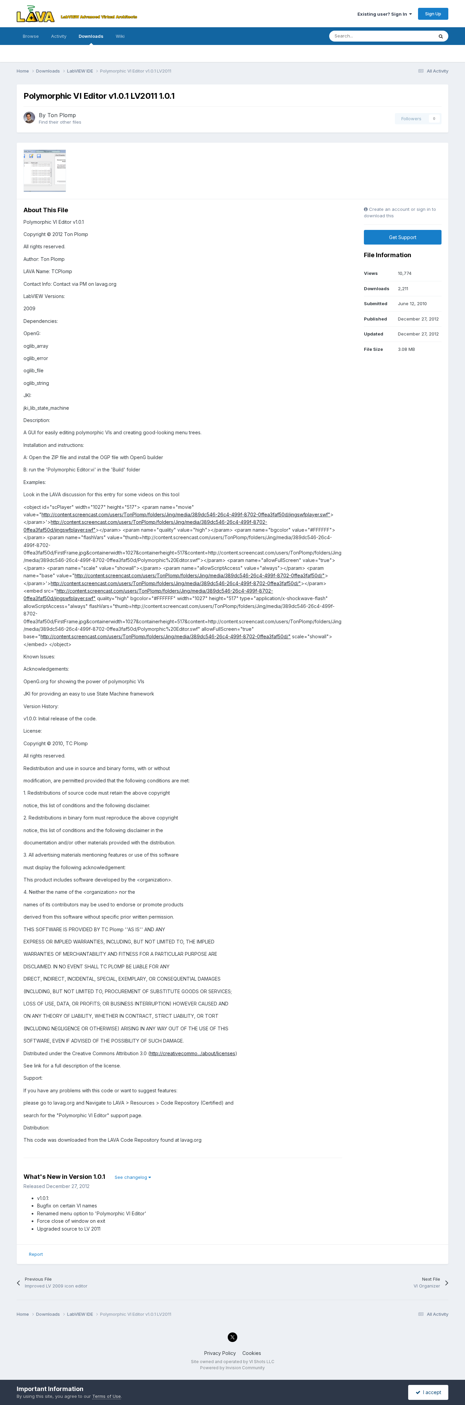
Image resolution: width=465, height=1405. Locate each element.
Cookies (251, 1353)
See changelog (131, 1177)
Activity (58, 36)
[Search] (440, 36)
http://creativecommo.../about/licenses (192, 1053)
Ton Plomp (61, 115)
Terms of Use (106, 1396)
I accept (430, 1392)
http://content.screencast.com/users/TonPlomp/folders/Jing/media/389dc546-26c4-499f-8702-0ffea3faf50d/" (200, 575)
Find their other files (60, 122)
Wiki (120, 36)
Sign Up (433, 13)
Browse (31, 36)
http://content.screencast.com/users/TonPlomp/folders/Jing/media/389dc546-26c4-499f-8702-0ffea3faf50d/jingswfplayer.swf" (186, 514)
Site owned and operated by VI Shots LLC (232, 1361)
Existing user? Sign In (383, 14)
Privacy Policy (220, 1353)
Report (36, 1254)
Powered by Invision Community (232, 1367)
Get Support (402, 237)
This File (415, 35)
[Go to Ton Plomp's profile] (29, 117)
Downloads (91, 36)
